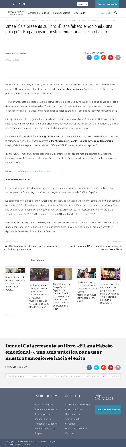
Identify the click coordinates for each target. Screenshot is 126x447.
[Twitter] (24, 4)
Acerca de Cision (74, 409)
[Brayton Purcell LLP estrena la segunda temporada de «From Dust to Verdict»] (15, 270)
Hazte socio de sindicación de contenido (73, 419)
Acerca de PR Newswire (77, 405)
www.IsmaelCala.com (38, 171)
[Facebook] (9, 4)
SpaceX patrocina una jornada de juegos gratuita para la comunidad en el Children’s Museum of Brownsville (109, 293)
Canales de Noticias (38, 13)
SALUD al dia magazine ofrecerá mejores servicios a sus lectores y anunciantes (30, 248)
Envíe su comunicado (107, 4)
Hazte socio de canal (76, 428)
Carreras (69, 433)
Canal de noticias (44, 405)
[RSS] (19, 4)
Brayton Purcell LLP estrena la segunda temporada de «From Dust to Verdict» (15, 283)
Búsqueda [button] (106, 13)
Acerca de (79, 13)
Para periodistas (61, 13)
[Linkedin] (14, 4)
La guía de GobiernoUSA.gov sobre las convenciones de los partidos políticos (94, 248)
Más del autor (38, 260)
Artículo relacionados (17, 260)
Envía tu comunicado (108, 410)
